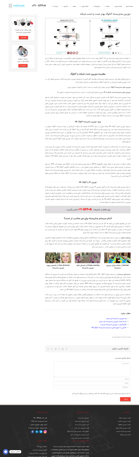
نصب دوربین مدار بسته (82, 421)
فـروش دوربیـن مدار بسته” (60, 446)
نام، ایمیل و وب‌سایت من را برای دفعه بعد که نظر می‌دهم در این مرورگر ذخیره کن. (100, 393)
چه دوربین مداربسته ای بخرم (116, 318)
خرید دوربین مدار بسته (82, 425)
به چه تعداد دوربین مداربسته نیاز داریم (112, 321)
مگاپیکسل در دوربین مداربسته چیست (113, 324)
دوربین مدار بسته (83, 418)
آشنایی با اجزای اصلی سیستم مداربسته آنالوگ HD (108, 328)
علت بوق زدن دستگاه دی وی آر (38, 453)
